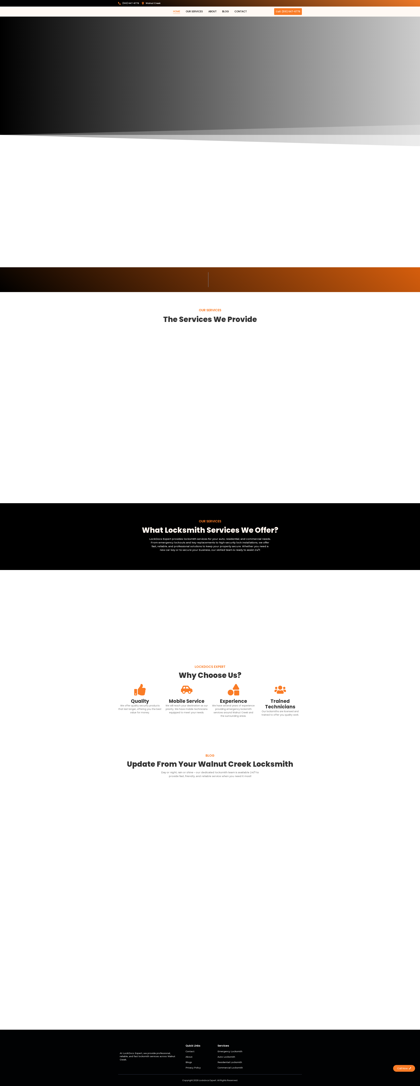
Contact (240, 11)
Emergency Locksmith (230, 1051)
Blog (225, 11)
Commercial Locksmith (230, 1067)
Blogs (189, 1062)
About (212, 11)
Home (176, 11)
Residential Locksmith (230, 1062)
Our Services (194, 11)
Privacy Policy (193, 1067)
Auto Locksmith (226, 1056)
